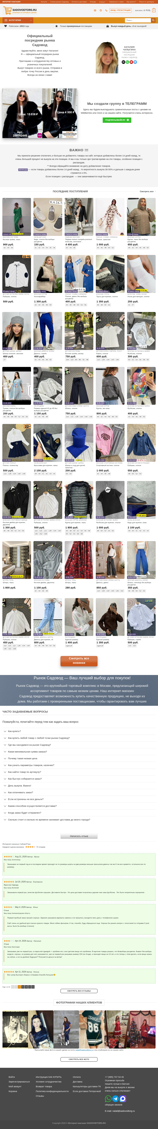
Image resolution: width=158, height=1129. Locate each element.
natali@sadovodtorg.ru (84, 1050)
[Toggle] (5, 731)
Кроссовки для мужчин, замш (46, 465)
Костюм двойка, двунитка (44, 582)
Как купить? (131, 2)
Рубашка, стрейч (134, 639)
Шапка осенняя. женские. (13, 353)
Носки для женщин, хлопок (138, 296)
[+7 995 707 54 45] (106, 10)
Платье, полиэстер (10, 465)
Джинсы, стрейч (40, 353)
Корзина (13, 1091)
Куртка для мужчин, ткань (75, 522)
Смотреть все (147, 191)
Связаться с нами (116, 2)
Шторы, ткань (8, 582)
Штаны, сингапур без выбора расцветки (139, 583)
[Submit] (153, 20)
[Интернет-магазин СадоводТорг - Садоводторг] (19, 10)
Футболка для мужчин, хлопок (108, 522)
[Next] (149, 1029)
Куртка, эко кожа (102, 408)
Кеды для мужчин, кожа (137, 522)
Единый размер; (71, 639)
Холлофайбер (39, 296)
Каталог (44, 2)
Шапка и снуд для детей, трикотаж (75, 466)
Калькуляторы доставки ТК (87, 1086)
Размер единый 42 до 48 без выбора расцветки (45, 409)
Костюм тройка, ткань (11, 239)
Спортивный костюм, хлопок (107, 465)
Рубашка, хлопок (9, 296)
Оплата (77, 1077)
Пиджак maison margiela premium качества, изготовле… (78, 240)
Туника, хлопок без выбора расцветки (14, 409)
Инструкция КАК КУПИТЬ (49, 1077)
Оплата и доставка (79, 2)
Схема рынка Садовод (59, 2)
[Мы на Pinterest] (131, 62)
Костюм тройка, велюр (74, 353)
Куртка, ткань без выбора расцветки (138, 240)
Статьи (102, 2)
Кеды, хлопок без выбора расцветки (44, 240)
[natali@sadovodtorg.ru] (95, 10)
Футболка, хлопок (135, 353)
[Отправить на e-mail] (123, 62)
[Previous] (8, 1029)
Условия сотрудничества (48, 1081)
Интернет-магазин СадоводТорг (16, 844)
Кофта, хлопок (102, 353)
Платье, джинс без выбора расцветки (76, 297)
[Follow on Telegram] (135, 62)
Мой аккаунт (15, 1086)
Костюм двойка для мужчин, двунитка (14, 523)
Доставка (77, 1081)
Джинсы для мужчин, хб (43, 639)
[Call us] (127, 62)
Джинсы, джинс (102, 582)
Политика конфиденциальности (52, 1091)
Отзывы (93, 2)
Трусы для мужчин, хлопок (107, 296)
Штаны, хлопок (71, 408)
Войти (12, 1077)
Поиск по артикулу (146, 2)
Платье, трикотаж (103, 239)
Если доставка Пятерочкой (87, 1091)
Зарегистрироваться (19, 1081)
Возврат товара (44, 1086)
